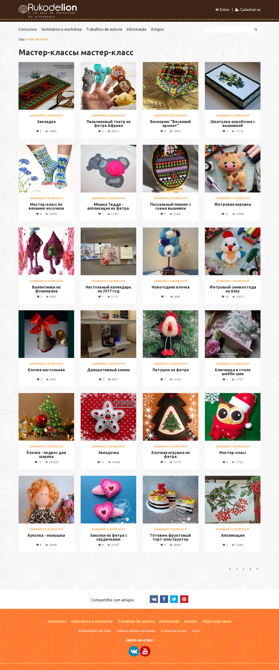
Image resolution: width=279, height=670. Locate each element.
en (198, 631)
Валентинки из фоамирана (46, 289)
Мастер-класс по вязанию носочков (46, 206)
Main (22, 39)
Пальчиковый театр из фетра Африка (109, 123)
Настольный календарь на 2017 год (108, 289)
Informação (136, 29)
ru (193, 631)
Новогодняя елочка (171, 287)
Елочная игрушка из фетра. (170, 454)
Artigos (157, 29)
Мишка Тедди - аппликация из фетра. (108, 206)
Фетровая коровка (232, 204)
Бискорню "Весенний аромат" (170, 123)
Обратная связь (217, 621)
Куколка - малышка (46, 535)
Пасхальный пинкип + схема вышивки (170, 206)
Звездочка (108, 452)
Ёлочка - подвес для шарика (46, 454)
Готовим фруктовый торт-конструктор (170, 537)
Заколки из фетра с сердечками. (108, 537)
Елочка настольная (46, 370)
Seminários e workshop (61, 29)
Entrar (225, 10)
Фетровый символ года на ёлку (232, 289)
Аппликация (233, 535)
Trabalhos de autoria (104, 29)
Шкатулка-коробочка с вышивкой (233, 123)
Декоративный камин (108, 370)
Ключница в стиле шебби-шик (233, 372)
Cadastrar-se (250, 10)
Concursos (28, 29)
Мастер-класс (232, 452)
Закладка (46, 121)
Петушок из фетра (171, 370)
